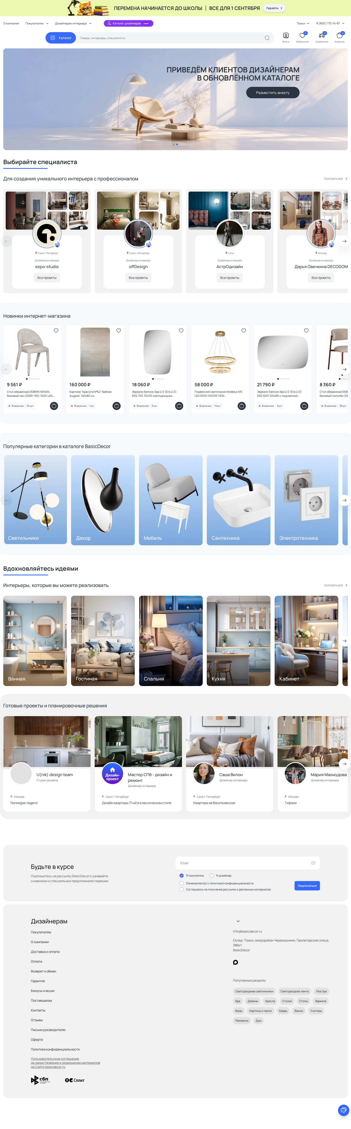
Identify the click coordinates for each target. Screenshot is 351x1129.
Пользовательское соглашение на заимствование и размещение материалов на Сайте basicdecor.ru (65, 1063)
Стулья (287, 1001)
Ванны (299, 1011)
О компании (11, 23)
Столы (303, 1001)
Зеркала (320, 1001)
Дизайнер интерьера (142, 786)
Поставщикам (41, 1000)
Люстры (321, 991)
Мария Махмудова (329, 774)
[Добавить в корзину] (54, 406)
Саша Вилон (231, 774)
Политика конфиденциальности (55, 1049)
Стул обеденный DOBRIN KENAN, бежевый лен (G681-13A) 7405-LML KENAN (30, 394)
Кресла (270, 1001)
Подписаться (307, 886)
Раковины (241, 1020)
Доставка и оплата (45, 951)
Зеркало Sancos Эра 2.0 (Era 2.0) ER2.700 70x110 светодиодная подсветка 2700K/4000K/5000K (154, 394)
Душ (258, 1020)
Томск (301, 23)
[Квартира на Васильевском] (229, 741)
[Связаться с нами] (343, 1110)
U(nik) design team (55, 774)
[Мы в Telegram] (268, 962)
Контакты (38, 1010)
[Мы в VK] (252, 962)
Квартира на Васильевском (214, 803)
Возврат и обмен (43, 971)
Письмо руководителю (48, 1030)
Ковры (283, 1011)
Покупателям (41, 932)
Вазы (238, 1011)
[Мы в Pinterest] (243, 962)
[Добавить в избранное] (56, 330)
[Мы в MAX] (235, 962)
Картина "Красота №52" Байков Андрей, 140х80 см (90, 394)
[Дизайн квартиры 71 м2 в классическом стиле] (138, 741)
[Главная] (24, 38)
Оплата (36, 961)
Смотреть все (333, 178)
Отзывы (37, 1020)
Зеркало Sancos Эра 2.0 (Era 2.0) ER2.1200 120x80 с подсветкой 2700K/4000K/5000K (279, 394)
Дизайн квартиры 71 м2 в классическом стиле (136, 803)
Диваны (253, 1001)
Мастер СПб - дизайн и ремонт (150, 777)
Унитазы (316, 1011)
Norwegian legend (24, 803)
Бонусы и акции (42, 990)
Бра (237, 1001)
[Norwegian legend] (47, 741)
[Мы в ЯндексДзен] (260, 962)
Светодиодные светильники (254, 991)
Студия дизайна (47, 780)
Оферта (37, 1039)
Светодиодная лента (295, 991)
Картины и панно (260, 1011)
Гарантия (38, 981)
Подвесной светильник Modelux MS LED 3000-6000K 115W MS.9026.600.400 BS (218, 394)
